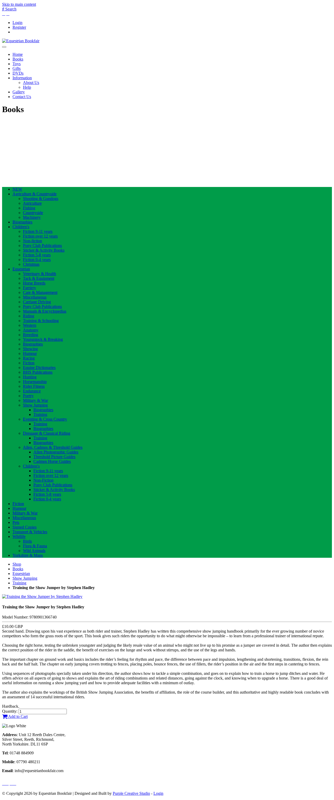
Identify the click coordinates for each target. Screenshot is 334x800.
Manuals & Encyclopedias (44, 311)
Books (18, 59)
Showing (30, 349)
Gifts (17, 68)
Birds (27, 541)
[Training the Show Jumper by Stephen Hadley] (42, 596)
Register (19, 27)
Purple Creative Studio (131, 793)
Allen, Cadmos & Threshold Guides (52, 447)
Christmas (31, 264)
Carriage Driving (37, 302)
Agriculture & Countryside (35, 194)
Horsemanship (35, 381)
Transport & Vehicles (30, 532)
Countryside (33, 212)
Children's (21, 227)
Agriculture (32, 203)
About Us (31, 82)
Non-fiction (32, 241)
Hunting (30, 377)
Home (18, 54)
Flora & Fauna (35, 546)
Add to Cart (17, 716)
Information (22, 78)
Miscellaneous (34, 297)
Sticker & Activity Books (43, 250)
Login (17, 22)
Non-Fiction (43, 480)
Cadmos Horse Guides (52, 461)
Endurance (32, 391)
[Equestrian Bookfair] (20, 41)
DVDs (18, 73)
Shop (17, 564)
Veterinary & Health (39, 273)
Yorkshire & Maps (28, 555)
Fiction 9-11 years (37, 231)
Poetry (28, 395)
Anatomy (30, 330)
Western (29, 325)
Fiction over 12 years (40, 236)
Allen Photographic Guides (55, 452)
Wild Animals (34, 550)
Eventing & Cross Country (45, 419)
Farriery (29, 288)
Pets (16, 522)
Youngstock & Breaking (43, 339)
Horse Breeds (34, 283)
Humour (30, 353)
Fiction (28, 363)
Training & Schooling (41, 320)
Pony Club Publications (42, 245)
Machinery (32, 217)
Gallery (19, 92)
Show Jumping (35, 405)
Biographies (22, 222)
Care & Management (40, 292)
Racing (29, 358)
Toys (17, 64)
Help (27, 87)
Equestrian (21, 269)
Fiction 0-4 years (37, 259)
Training (40, 414)
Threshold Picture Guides (54, 456)
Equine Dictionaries (39, 367)
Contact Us (22, 96)
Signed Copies (25, 527)
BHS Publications (37, 372)
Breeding (30, 334)
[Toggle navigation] (4, 47)
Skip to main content (19, 4)
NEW (17, 189)
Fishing (29, 208)
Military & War (35, 400)
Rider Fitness (34, 386)
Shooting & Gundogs (40, 198)
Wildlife (19, 536)
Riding (28, 316)
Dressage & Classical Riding (46, 433)
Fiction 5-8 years (37, 255)
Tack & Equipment (38, 278)
